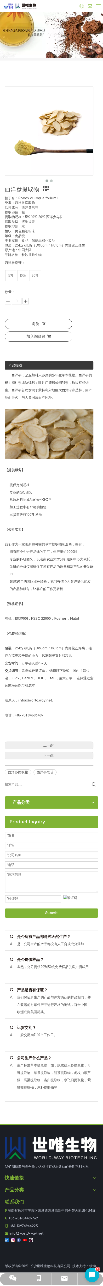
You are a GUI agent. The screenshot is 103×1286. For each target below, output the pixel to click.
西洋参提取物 (18, 772)
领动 (92, 1266)
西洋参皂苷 (45, 772)
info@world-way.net (26, 1233)
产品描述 (15, 365)
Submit (51, 913)
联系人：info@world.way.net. (29, 700)
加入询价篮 (36, 336)
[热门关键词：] (94, 784)
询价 (35, 324)
